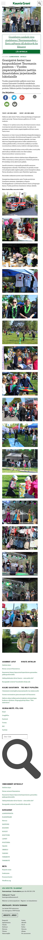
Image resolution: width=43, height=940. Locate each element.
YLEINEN (5, 853)
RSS (3, 726)
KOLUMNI (5, 828)
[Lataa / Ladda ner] (35, 96)
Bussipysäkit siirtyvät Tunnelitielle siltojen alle (16, 682)
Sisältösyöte (5, 873)
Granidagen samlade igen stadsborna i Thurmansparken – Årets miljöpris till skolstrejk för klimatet (21, 41)
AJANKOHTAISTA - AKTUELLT (17, 57)
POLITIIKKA (6, 842)
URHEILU (5, 850)
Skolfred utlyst (6, 665)
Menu (3, 3)
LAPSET (4, 839)
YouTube (4, 730)
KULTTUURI (6, 835)
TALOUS (4, 846)
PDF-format (16, 911)
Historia (4, 821)
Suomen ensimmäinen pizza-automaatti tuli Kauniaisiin (18, 695)
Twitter (4, 723)
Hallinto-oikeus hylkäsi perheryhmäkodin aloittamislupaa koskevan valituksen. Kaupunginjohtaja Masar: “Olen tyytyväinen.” (19, 700)
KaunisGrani (21, 3)
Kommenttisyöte (7, 877)
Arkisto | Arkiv (10, 915)
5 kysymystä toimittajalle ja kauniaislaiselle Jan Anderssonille (20, 691)
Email (4, 712)
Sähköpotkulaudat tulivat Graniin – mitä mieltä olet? (18, 678)
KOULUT (5, 831)
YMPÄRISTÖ (6, 857)
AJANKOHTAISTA (7, 813)
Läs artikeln (21, 51)
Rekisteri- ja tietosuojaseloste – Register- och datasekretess (19, 901)
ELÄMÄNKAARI (7, 817)
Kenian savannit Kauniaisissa (11, 669)
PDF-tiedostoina (13, 908)
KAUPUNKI (5, 824)
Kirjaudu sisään (6, 870)
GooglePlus (5, 715)
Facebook (5, 719)
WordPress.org (6, 881)
